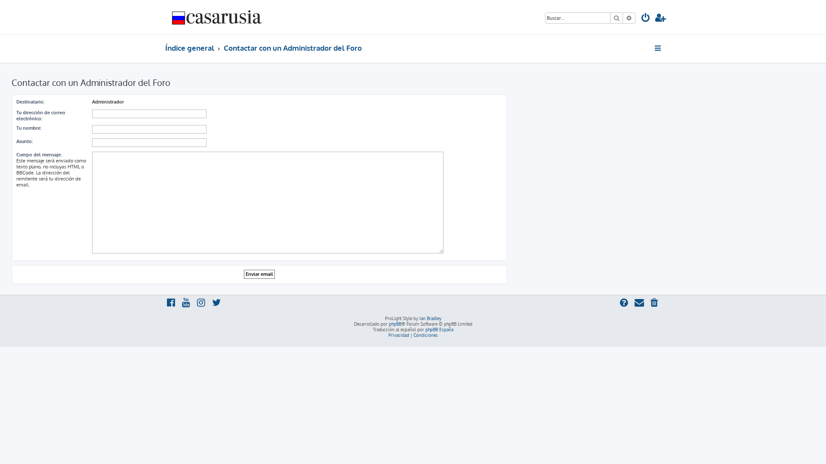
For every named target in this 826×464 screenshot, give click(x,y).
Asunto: (24, 141)
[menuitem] (646, 18)
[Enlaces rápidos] (658, 48)
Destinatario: (30, 102)
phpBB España (439, 329)
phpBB (395, 324)
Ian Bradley (430, 318)
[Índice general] (217, 17)
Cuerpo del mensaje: (39, 155)
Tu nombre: (28, 128)
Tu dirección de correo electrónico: (40, 116)
